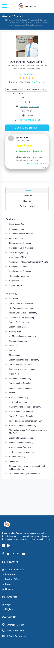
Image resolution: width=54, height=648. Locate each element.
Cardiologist (29, 74)
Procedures (11, 574)
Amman (24, 106)
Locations (27, 196)
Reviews (27, 201)
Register (9, 589)
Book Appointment (27, 128)
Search (19, 16)
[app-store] (3, 545)
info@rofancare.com (17, 636)
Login (7, 584)
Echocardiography (15, 93)
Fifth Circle (34, 106)
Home (8, 16)
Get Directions (38, 82)
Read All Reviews (36, 163)
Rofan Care (31, 6)
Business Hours (27, 206)
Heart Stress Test (14, 90)
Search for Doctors (14, 569)
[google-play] (8, 545)
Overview (27, 190)
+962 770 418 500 (27, 120)
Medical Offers (12, 579)
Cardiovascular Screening (35, 90)
